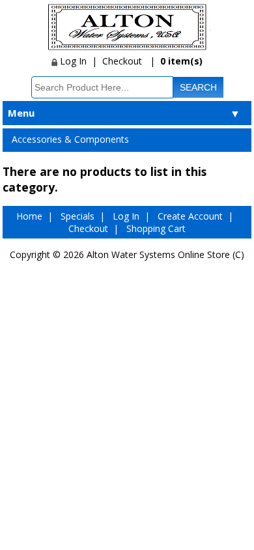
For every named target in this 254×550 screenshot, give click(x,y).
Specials (77, 216)
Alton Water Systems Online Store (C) (165, 254)
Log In (72, 61)
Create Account (190, 216)
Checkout (122, 61)
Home (29, 216)
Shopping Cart (156, 228)
